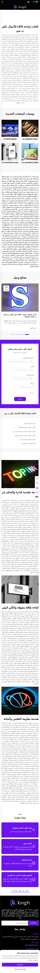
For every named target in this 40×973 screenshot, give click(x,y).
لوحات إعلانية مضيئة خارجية (27, 439)
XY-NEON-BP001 (10, 139)
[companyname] (20, 7)
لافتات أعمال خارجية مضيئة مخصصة (25, 435)
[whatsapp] (37, 488)
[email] (37, 492)
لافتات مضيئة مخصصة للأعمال (26, 427)
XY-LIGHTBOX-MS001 (30, 163)
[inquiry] (37, 478)
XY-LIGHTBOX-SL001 (10, 163)
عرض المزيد (33, 328)
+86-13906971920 (32, 945)
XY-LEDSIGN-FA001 (30, 139)
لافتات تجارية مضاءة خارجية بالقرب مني (24, 431)
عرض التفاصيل (30, 128)
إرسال (20, 399)
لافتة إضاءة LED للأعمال (28, 443)
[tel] (37, 483)
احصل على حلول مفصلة (21, 891)
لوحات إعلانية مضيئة (29, 423)
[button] (27, 334)
